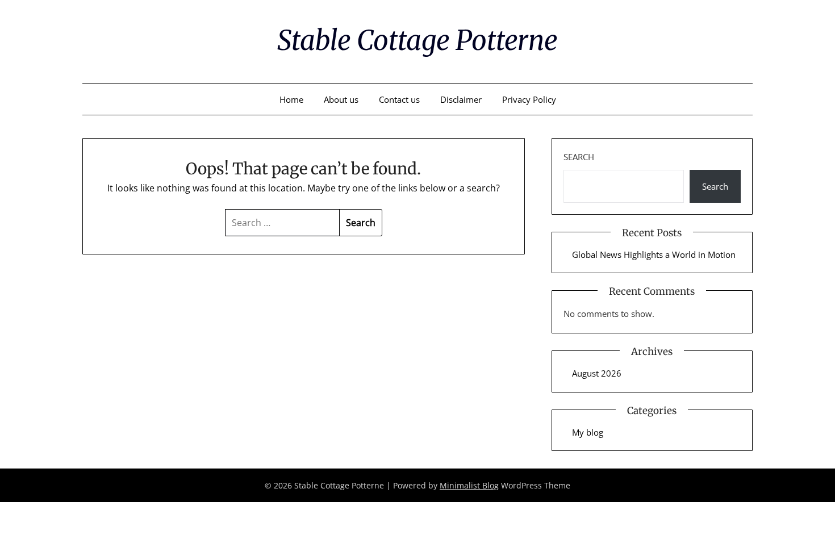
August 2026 (596, 373)
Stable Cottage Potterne (417, 40)
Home (291, 99)
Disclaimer (461, 99)
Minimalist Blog (469, 485)
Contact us (399, 99)
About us (341, 99)
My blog (587, 432)
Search (578, 156)
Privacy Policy (529, 99)
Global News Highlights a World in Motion (654, 254)
